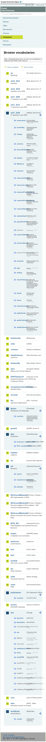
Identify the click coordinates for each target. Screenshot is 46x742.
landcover (15, 541)
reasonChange (21, 280)
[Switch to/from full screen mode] (33, 5)
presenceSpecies (21, 243)
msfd (13, 577)
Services (6, 41)
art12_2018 (15, 89)
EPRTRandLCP (17, 377)
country (19, 719)
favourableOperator (21, 150)
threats (19, 293)
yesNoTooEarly (21, 320)
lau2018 (14, 561)
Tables (5, 25)
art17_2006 (15, 97)
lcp (12, 569)
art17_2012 (15, 105)
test (12, 613)
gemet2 (14, 428)
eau (18, 632)
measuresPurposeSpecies (21, 200)
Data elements (7, 29)
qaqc (18, 268)
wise (12, 703)
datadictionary (17, 355)
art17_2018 (15, 113)
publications (16, 593)
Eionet (11, 14)
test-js (19, 653)
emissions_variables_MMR (21, 442)
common (14, 349)
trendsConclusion (21, 306)
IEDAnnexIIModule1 (18, 495)
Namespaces (7, 45)
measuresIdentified (21, 178)
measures (20, 171)
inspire (13, 534)
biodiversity (16, 338)
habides (14, 453)
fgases (13, 408)
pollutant (20, 487)
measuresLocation (21, 185)
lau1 (12, 549)
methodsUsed (21, 216)
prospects (20, 261)
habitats (19, 158)
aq (12, 73)
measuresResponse (21, 209)
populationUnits (21, 222)
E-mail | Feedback (9, 735)
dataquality (15, 363)
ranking (19, 273)
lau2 (12, 555)
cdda (13, 344)
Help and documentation (11, 18)
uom (12, 698)
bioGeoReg (20, 127)
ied (12, 466)
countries (20, 144)
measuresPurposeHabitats (21, 192)
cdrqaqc (19, 134)
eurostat (14, 395)
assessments (21, 120)
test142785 (20, 657)
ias (12, 461)
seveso (14, 605)
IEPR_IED (15, 523)
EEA (12, 2)
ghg (12, 434)
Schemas (6, 33)
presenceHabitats (21, 235)
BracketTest (21, 622)
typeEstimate (21, 313)
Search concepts (28, 67)
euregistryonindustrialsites (18, 387)
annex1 (19, 474)
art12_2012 (15, 81)
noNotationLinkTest (21, 648)
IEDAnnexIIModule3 (18, 503)
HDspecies (20, 164)
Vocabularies (7, 37)
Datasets (6, 22)
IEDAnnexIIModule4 (18, 513)
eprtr (13, 369)
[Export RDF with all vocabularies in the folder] (40, 115)
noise (13, 585)
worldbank (15, 711)
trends (19, 300)
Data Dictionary (19, 14)
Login (29, 5)
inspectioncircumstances (21, 480)
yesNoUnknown (21, 327)
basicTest (20, 618)
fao (12, 401)
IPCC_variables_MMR (21, 446)
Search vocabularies (12, 67)
